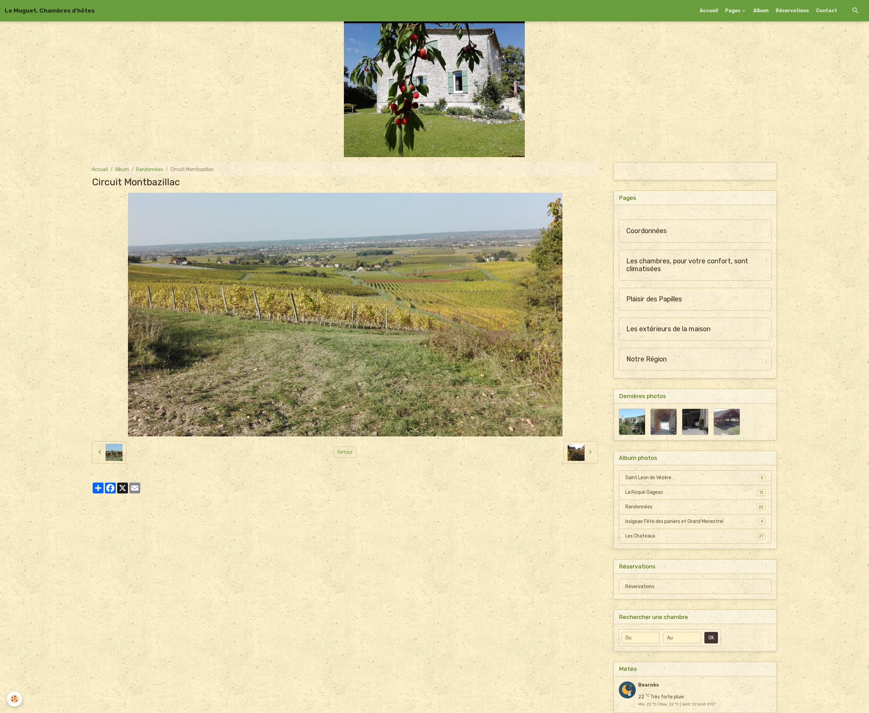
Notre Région (646, 359)
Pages (733, 11)
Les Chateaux (694, 536)
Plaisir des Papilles (654, 299)
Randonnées (149, 169)
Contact (826, 11)
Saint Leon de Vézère (694, 478)
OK (711, 638)
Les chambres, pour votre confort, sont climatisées (687, 265)
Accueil (709, 11)
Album (761, 11)
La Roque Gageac (694, 492)
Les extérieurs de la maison (668, 329)
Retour (345, 452)
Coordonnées (646, 231)
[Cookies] (14, 699)
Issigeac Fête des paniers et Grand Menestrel (694, 521)
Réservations (792, 11)
